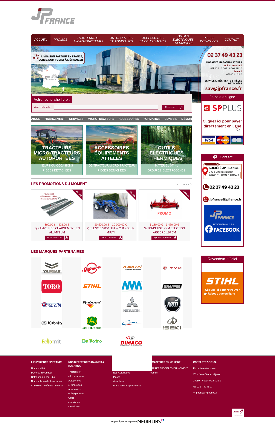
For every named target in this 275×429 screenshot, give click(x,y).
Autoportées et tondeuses (121, 39)
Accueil (40, 39)
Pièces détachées (209, 39)
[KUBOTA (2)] (222, 287)
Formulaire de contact (204, 368)
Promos (60, 39)
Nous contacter (54, 237)
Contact (232, 39)
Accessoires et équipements (152, 39)
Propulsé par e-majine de (124, 421)
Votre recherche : (43, 107)
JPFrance (53, 17)
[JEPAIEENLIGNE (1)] (222, 123)
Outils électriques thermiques (183, 39)
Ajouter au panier (162, 237)
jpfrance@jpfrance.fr (206, 392)
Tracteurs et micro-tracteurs (88, 39)
